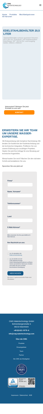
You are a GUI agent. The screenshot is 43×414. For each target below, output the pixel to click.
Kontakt (19, 112)
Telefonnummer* (13, 203)
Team (21, 351)
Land (9, 216)
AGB (30, 395)
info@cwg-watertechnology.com (21, 334)
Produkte (13, 15)
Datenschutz (24, 395)
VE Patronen (7, 17)
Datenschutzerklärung (15, 255)
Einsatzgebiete (21, 347)
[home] (12, 5)
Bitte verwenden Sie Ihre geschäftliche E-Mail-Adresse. (19, 235)
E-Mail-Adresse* (13, 227)
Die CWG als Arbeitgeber (21, 359)
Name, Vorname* (14, 191)
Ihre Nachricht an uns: (16, 242)
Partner (21, 355)
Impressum (15, 395)
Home (4, 15)
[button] (40, 5)
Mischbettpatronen (27, 15)
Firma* (10, 181)
